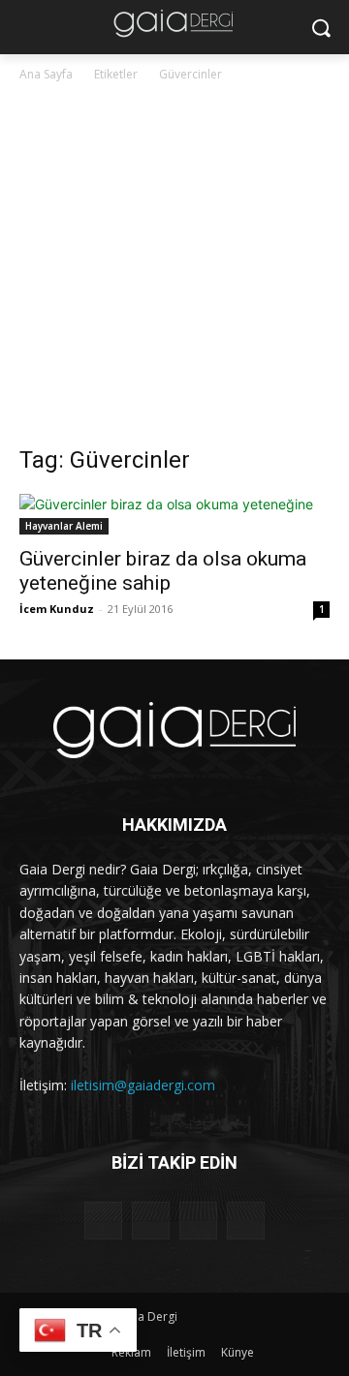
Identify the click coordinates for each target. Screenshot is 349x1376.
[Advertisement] (174, 269)
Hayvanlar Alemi (64, 526)
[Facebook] (103, 1220)
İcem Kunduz (56, 608)
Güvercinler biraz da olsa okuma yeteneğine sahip (162, 571)
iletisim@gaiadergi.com (143, 1085)
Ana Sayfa (46, 74)
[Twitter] (198, 1220)
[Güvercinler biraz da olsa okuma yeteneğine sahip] (174, 514)
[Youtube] (246, 1220)
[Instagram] (151, 1220)
